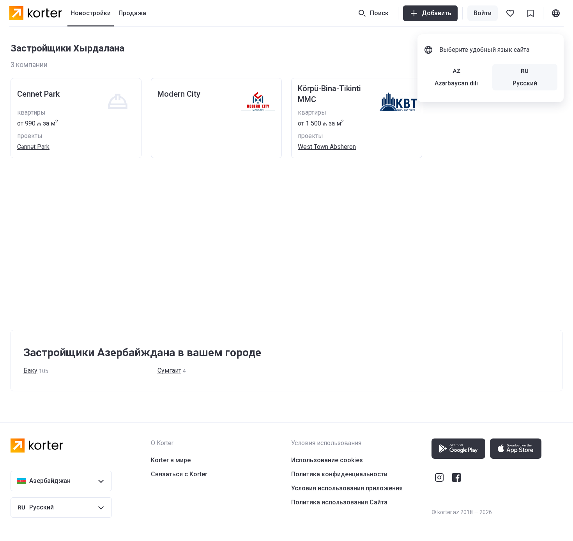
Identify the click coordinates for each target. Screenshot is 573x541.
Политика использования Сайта (339, 502)
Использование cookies (327, 460)
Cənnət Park (33, 146)
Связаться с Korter (179, 474)
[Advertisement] (244, 251)
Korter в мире (171, 460)
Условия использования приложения (347, 488)
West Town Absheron (327, 146)
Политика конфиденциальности (339, 474)
